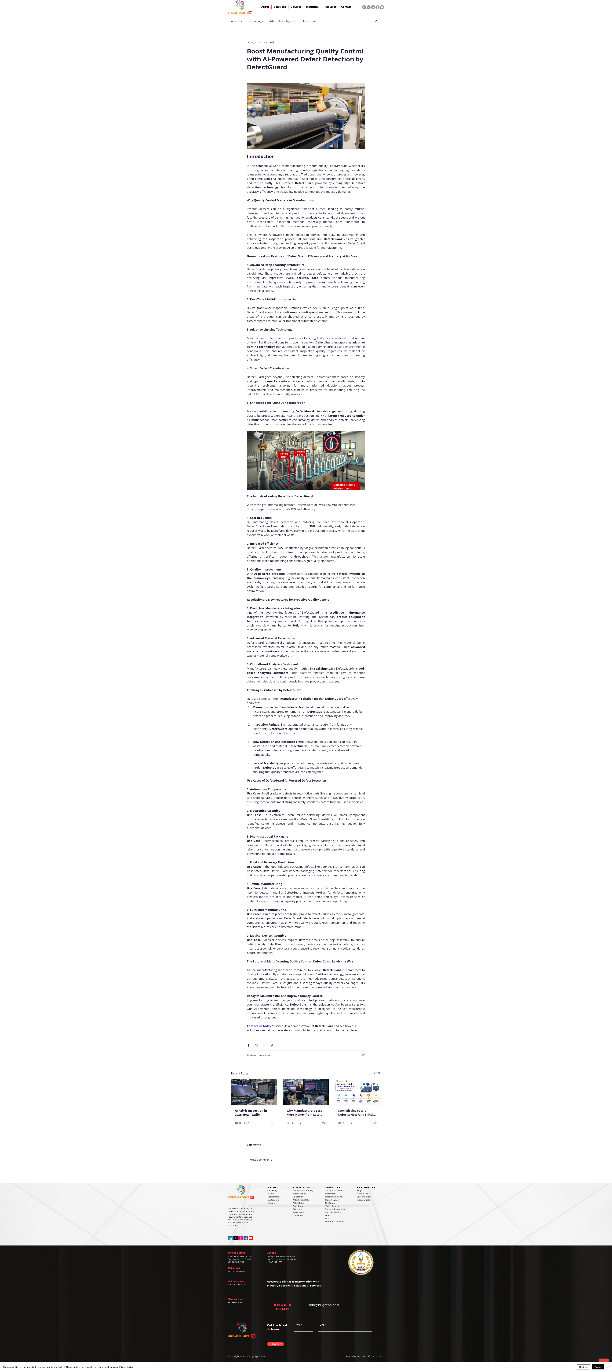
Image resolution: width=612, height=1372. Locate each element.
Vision (270, 1193)
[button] (376, 21)
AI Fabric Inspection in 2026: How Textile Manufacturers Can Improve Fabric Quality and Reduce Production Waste (251, 1113)
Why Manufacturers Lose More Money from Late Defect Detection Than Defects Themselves (304, 1113)
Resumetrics (299, 1212)
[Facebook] (377, 7)
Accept (598, 1366)
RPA (327, 1218)
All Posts (236, 21)
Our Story (272, 1190)
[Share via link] (271, 1045)
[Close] (608, 1366)
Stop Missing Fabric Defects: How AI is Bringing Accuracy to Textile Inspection (357, 1113)
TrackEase (298, 1215)
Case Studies (363, 1196)
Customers (273, 1200)
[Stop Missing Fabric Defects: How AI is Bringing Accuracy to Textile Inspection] (357, 1092)
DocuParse (298, 1206)
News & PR (362, 1193)
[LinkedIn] (364, 7)
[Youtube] (382, 7)
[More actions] (363, 42)
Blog (359, 1190)
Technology (255, 21)
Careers (271, 1203)
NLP (327, 1215)
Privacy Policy (126, 1366)
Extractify (297, 1209)
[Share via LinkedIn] (264, 1045)
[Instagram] (373, 7)
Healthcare (309, 21)
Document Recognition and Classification (333, 1196)
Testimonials (363, 1200)
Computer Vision (334, 1190)
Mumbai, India (235, 1299)
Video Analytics (333, 1206)
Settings (583, 1366)
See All (377, 1072)
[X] (369, 7)
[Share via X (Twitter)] (256, 1045)
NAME (297, 1325)
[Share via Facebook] (248, 1045)
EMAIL (321, 1325)
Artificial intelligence (282, 21)
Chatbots (330, 1203)
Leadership (273, 1196)
